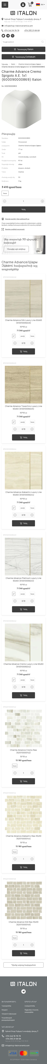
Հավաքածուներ (30, 1006)
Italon (13, 64)
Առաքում (4, 1010)
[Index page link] (23, 13)
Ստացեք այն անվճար (16, 249)
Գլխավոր (5, 64)
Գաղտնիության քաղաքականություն (8, 1019)
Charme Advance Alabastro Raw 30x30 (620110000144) (23, 837)
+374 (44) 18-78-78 (11, 30)
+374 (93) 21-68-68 (32, 30)
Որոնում (42, 42)
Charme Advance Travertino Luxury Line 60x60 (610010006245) (23, 407)
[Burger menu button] (5, 5)
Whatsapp (3, 35)
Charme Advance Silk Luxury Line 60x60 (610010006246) (23, 321)
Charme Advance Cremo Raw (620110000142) (23, 751)
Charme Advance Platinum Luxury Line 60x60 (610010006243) (23, 579)
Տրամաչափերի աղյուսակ (14, 229)
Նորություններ (6, 1006)
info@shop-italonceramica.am (18, 25)
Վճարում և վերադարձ (9, 1014)
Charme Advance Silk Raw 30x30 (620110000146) (23, 923)
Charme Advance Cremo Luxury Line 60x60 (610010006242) (23, 665)
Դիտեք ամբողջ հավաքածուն (23, 965)
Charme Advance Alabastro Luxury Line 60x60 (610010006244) (23, 493)
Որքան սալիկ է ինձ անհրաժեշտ (17, 219)
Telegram (8, 35)
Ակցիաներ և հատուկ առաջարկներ (31, 1011)
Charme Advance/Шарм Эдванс (29, 64)
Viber (12, 35)
